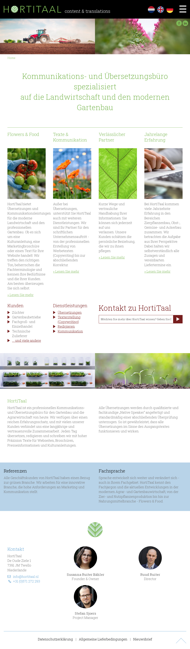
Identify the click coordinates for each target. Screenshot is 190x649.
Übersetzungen (70, 312)
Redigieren (66, 326)
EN (160, 9)
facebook (179, 23)
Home (11, 58)
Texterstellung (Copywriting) (69, 319)
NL (151, 9)
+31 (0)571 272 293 (26, 581)
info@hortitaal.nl (26, 576)
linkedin (185, 23)
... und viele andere (26, 340)
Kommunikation (70, 331)
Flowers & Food (23, 134)
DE (169, 9)
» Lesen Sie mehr (20, 295)
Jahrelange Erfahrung (155, 137)
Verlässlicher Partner (112, 137)
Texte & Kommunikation (70, 137)
